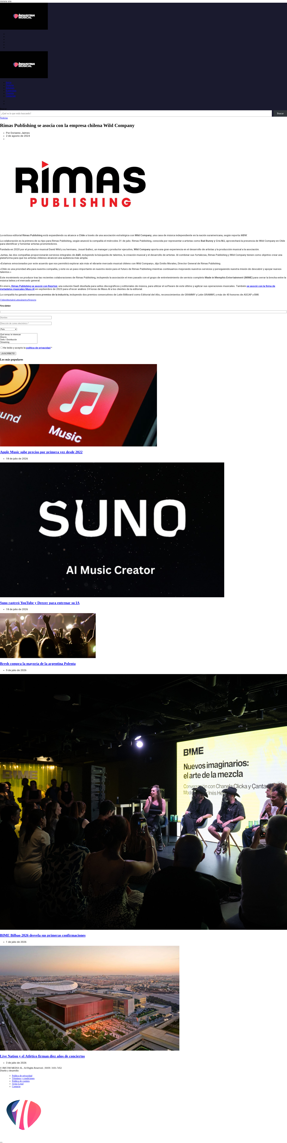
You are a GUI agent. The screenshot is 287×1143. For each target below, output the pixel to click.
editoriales (10, 300)
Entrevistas (11, 90)
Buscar (3, 109)
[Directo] (18, 337)
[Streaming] (18, 342)
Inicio (8, 82)
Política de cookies (21, 1081)
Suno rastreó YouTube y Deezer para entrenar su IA (40, 603)
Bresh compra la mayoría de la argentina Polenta (38, 664)
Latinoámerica (21, 300)
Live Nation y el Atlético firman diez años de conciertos (42, 1056)
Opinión (10, 93)
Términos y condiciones (23, 1078)
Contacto (16, 1086)
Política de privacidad (22, 1075)
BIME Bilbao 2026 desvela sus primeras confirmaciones (43, 935)
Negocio (32, 300)
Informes (10, 88)
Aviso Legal (17, 1083)
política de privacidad (38, 347)
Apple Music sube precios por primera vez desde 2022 (41, 452)
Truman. (24, 1070)
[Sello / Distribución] (18, 339)
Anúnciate (11, 96)
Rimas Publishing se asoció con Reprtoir (34, 286)
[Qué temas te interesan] (18, 334)
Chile (2, 300)
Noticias (10, 85)
